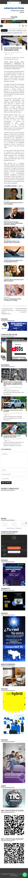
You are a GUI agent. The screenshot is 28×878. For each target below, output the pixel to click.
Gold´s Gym (9, 54)
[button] (24, 874)
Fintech (11, 423)
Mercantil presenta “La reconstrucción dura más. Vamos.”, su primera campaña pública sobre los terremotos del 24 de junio (13, 383)
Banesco (8, 440)
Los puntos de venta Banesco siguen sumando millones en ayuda (12, 436)
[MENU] (1, 26)
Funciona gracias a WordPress (8, 874)
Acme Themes (14, 875)
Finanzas (7, 423)
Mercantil (8, 389)
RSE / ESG (11, 36)
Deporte (3, 36)
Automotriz (4, 397)
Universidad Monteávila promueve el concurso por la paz (21, 310)
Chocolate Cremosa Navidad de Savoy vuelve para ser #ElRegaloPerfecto (7, 311)
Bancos (3, 369)
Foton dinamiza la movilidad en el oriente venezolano (13, 410)
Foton (7, 414)
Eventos (7, 36)
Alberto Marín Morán (17, 52)
